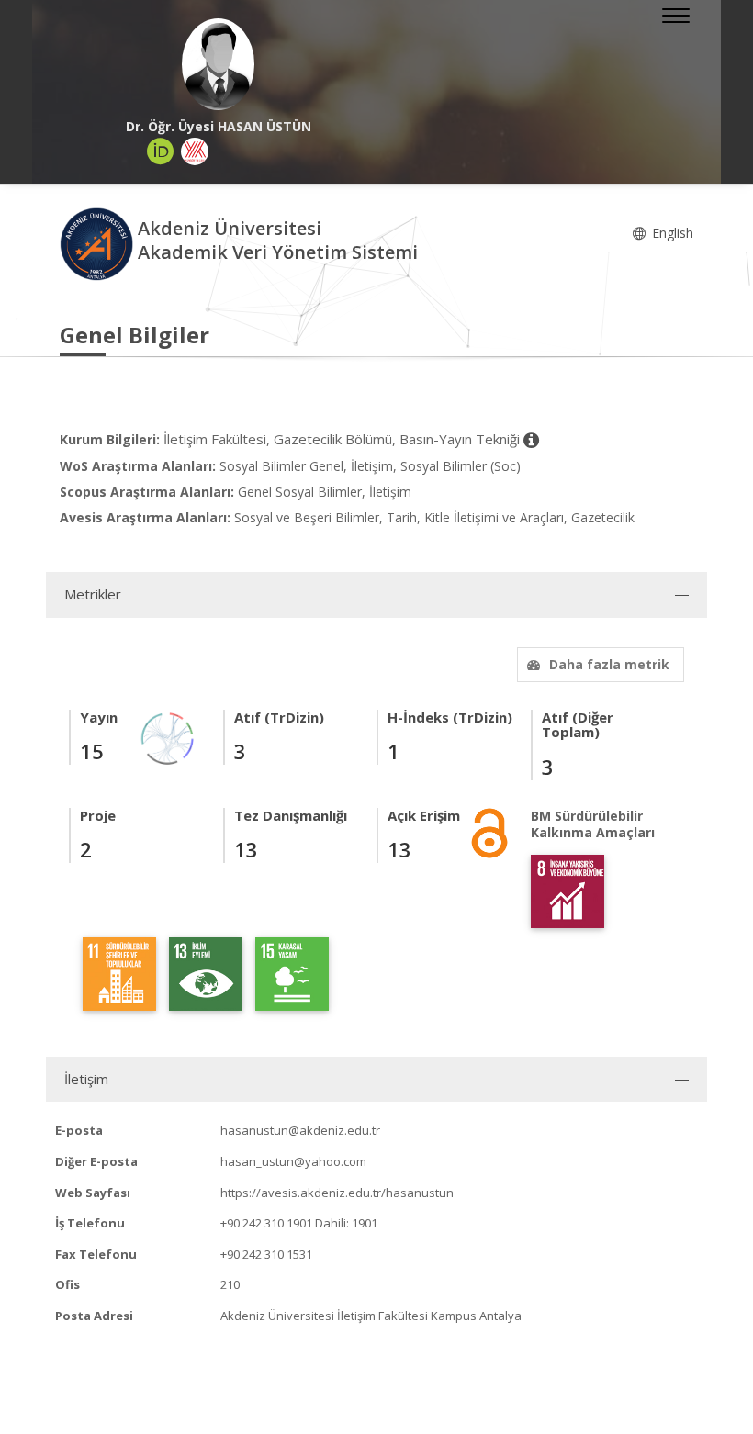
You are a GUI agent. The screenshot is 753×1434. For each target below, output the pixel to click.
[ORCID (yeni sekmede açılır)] (160, 151)
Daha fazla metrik (609, 664)
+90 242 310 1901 (266, 1223)
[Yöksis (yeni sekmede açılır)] (194, 151)
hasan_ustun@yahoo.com (293, 1161)
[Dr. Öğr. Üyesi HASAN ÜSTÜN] (218, 64)
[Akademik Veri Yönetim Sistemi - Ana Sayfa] (99, 243)
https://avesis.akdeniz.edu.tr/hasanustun (337, 1192)
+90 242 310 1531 (266, 1254)
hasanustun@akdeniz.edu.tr (300, 1130)
